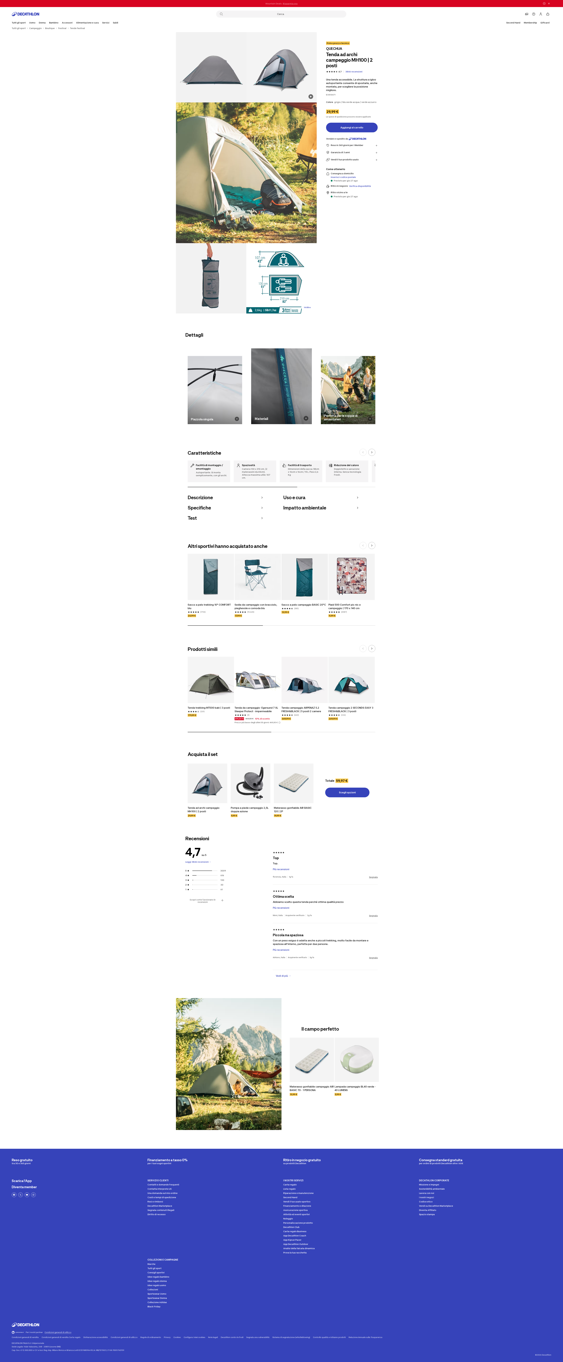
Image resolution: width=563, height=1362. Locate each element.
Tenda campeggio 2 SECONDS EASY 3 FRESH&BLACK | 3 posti (351, 709)
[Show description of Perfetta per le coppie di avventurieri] (370, 419)
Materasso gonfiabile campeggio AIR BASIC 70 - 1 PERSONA (312, 1088)
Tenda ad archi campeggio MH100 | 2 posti (204, 809)
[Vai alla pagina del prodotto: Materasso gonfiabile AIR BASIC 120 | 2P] (293, 783)
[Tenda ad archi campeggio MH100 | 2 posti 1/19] (281, 67)
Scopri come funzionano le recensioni (203, 901)
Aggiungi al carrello (351, 127)
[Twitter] (20, 1194)
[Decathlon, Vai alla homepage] (25, 14)
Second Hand (513, 22)
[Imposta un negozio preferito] (526, 14)
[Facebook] (14, 1194)
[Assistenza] (533, 14)
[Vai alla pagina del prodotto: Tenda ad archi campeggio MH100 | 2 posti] (207, 783)
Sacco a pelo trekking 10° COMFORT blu (209, 606)
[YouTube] (27, 1194)
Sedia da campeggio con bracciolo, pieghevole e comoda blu (256, 606)
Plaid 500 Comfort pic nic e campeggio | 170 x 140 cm (344, 606)
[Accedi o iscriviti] (540, 14)
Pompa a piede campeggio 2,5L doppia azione (250, 809)
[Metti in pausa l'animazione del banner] (544, 3)
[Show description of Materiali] (306, 418)
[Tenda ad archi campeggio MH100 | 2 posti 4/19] (211, 278)
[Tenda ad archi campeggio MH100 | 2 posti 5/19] (281, 278)
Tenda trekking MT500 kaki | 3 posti (209, 707)
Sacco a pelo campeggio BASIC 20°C (304, 604)
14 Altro (307, 307)
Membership (530, 22)
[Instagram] (33, 1194)
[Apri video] (310, 96)
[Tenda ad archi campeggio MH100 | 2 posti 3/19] (246, 172)
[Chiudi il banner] (549, 3)
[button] (279, 722)
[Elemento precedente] (363, 452)
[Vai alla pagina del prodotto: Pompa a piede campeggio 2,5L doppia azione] (250, 783)
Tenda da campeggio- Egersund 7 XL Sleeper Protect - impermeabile (257, 709)
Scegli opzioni (347, 792)
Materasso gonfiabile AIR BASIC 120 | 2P (293, 809)
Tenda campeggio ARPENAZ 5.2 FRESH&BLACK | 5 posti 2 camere (301, 709)
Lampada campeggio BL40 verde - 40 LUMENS (355, 1088)
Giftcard (545, 22)
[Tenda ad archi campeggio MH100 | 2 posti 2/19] (211, 67)
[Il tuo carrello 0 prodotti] (547, 14)
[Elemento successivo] (371, 452)
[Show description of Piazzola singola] (237, 419)
